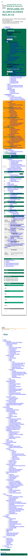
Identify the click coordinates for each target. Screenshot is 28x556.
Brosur (9, 84)
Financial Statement (14, 44)
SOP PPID (12, 91)
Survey (10, 415)
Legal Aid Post (13, 146)
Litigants (9, 102)
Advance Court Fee (10, 464)
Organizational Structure (15, 197)
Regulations (9, 542)
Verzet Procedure (13, 112)
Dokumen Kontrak (14, 93)
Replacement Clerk (16, 367)
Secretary (12, 207)
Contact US (10, 28)
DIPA (8, 55)
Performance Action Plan (18, 219)
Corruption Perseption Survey (14, 171)
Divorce (14, 452)
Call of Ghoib (13, 132)
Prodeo (12, 143)
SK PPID (12, 90)
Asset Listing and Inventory (13, 56)
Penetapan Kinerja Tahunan (19, 217)
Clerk (11, 206)
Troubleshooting (11, 134)
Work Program (13, 222)
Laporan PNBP (12, 527)
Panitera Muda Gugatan (11, 153)
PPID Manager (13, 66)
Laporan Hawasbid (14, 181)
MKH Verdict (13, 180)
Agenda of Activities (11, 396)
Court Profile (10, 190)
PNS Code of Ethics (17, 234)
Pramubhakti (13, 209)
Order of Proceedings (15, 129)
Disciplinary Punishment (15, 178)
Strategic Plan (16, 213)
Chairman (12, 202)
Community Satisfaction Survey (14, 169)
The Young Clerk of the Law (18, 363)
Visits (17, 221)
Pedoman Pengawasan (14, 431)
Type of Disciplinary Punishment (17, 165)
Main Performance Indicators (19, 215)
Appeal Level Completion (16, 137)
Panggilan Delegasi (14, 133)
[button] (14, 217)
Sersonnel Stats (13, 198)
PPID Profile (10, 63)
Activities (8, 543)
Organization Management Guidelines (16, 243)
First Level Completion (15, 136)
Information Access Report (15, 501)
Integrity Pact (10, 54)
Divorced (14, 451)
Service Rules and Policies (16, 147)
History (11, 191)
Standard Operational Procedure (14, 168)
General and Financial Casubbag (19, 373)
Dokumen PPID (11, 89)
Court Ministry (10, 150)
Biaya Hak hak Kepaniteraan (16, 123)
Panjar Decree (13, 121)
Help (3, 327)
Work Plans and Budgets (14, 383)
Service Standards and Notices (16, 496)
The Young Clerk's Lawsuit (18, 365)
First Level (12, 103)
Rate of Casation (14, 115)
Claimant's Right (14, 163)
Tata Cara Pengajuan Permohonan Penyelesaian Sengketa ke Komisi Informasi (15, 87)
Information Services (11, 500)
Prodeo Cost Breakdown (16, 145)
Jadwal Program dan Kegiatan (17, 224)
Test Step (11, 435)
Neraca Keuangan (14, 45)
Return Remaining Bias (12, 125)
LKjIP (10, 520)
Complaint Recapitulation (16, 164)
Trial (7, 473)
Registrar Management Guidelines (14, 404)
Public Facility (10, 184)
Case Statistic (13, 154)
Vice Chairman (13, 203)
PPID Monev (13, 79)
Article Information (10, 411)
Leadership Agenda (11, 239)
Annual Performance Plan (18, 216)
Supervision (10, 172)
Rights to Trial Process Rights (16, 447)
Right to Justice (10, 95)
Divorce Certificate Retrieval (13, 141)
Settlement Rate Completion (16, 138)
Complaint (9, 159)
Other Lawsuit (12, 111)
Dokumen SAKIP (14, 212)
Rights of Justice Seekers (16, 97)
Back (4, 166)
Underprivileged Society (13, 142)
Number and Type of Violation (17, 176)
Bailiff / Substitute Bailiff (17, 368)
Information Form (14, 81)
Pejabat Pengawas (14, 174)
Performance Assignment (15, 386)
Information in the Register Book (17, 76)
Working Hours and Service (16, 151)
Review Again (13, 116)
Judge (11, 204)
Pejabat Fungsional (16, 377)
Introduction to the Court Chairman (15, 187)
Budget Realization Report (16, 46)
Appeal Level (13, 114)
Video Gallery (9, 544)
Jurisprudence (12, 382)
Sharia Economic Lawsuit (15, 107)
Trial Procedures (14, 130)
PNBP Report (13, 53)
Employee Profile (11, 200)
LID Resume (13, 80)
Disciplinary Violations (15, 167)
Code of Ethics (13, 232)
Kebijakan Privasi (14, 82)
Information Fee (14, 73)
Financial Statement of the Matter (17, 51)
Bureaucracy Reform (12, 241)
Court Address (13, 195)
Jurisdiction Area (14, 194)
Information (12, 504)
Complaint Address (14, 161)
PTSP (8, 182)
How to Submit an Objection (16, 75)
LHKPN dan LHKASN (12, 58)
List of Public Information (16, 77)
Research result (10, 60)
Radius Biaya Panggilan (15, 124)
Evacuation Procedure (12, 185)
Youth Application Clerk (17, 364)
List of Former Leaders (15, 199)
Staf (11, 208)
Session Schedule (14, 155)
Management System (12, 211)
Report (9, 41)
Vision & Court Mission (12, 189)
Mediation (12, 128)
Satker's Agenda (13, 399)
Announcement (9, 540)
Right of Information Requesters (17, 72)
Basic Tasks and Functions (16, 193)
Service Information (13, 498)
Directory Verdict (14, 158)
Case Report (13, 47)
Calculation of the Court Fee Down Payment (16, 119)
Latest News (9, 538)
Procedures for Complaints (16, 160)
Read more (9, 39)
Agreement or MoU (11, 59)
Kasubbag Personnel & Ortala (19, 372)
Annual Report (13, 42)
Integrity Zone (12, 402)
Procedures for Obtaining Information (17, 503)
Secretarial (11, 369)
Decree (9, 246)
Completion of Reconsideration (17, 139)
